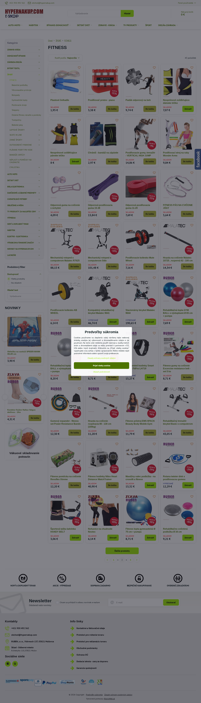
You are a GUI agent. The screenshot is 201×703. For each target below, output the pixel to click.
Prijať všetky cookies (101, 365)
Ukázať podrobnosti (101, 372)
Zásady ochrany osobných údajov (102, 358)
